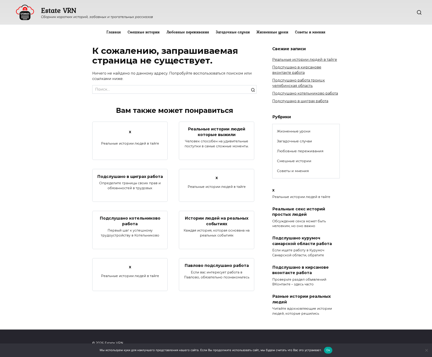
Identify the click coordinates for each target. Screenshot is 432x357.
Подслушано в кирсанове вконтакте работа (300, 270)
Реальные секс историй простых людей (298, 211)
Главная (114, 32)
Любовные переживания (187, 32)
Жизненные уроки (272, 32)
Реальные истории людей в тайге (304, 59)
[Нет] (426, 350)
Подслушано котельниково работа (130, 221)
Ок (328, 350)
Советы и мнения (310, 32)
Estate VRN (58, 10)
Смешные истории (144, 32)
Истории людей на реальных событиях (216, 221)
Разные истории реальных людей (301, 299)
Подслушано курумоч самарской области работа (302, 241)
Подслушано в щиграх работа (130, 176)
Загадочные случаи (233, 32)
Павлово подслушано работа (216, 265)
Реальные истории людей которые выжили (216, 132)
